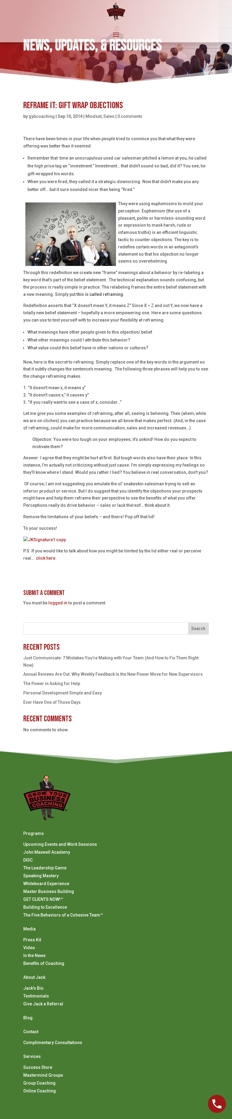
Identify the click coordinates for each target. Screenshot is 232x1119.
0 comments (130, 116)
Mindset (93, 116)
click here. (46, 558)
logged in (57, 602)
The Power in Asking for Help (51, 683)
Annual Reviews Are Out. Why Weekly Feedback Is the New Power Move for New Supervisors (113, 674)
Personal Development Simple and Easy (62, 692)
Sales (108, 116)
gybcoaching (42, 116)
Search (198, 628)
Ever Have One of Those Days (52, 702)
